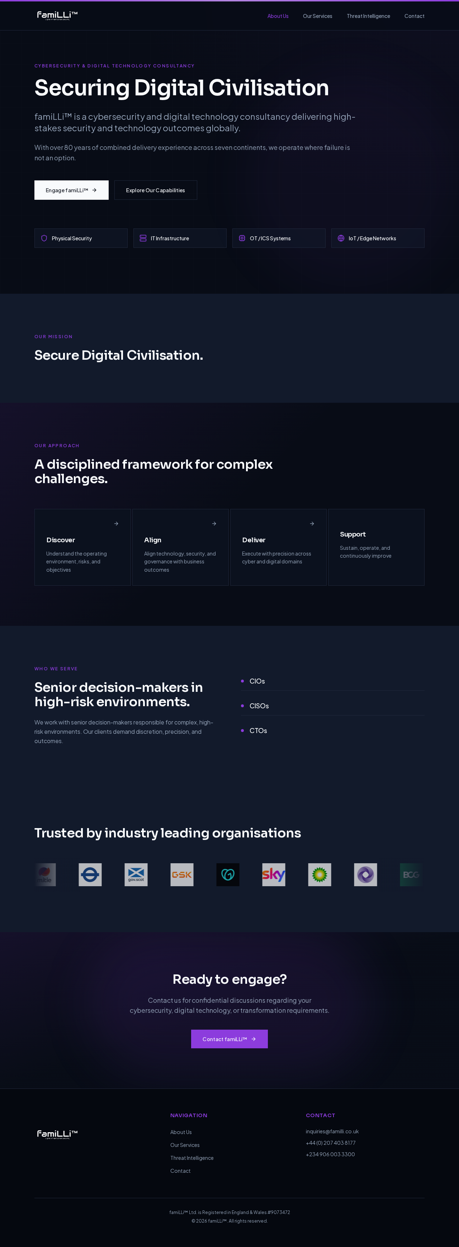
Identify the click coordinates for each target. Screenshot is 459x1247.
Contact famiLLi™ (225, 1039)
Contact (414, 16)
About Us (278, 16)
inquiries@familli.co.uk (332, 1131)
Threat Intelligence (368, 16)
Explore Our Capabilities (155, 190)
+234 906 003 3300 (330, 1154)
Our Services (317, 16)
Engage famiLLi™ (67, 190)
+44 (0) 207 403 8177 (331, 1142)
